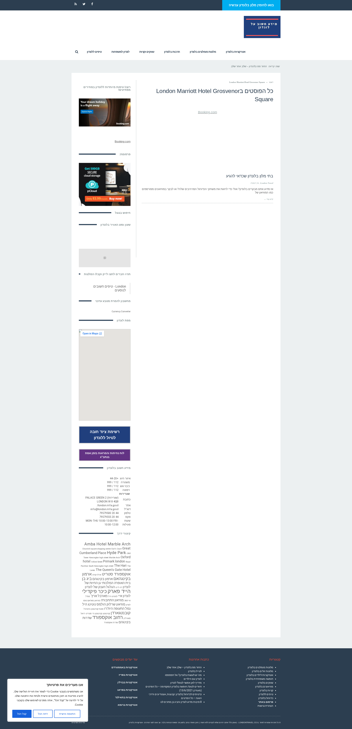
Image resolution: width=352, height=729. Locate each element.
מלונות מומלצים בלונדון (260, 667)
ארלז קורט (96, 575)
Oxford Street (96, 562)
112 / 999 (112, 482)
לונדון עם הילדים (193, 678)
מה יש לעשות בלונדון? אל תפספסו (183, 675)
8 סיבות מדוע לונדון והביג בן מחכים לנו (181, 701)
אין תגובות (255, 183)
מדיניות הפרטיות (78, 722)
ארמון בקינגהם (102, 579)
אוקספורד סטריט (116, 574)
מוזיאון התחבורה (112, 600)
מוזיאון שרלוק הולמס (111, 604)
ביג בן (87, 578)
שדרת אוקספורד (111, 622)
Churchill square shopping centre (96, 549)
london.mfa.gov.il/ (107, 505)
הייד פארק (119, 591)
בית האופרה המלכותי (116, 583)
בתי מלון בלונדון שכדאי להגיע (249, 176)
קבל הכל (21, 713)
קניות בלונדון (266, 690)
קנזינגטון (106, 613)
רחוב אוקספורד (107, 617)
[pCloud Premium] (105, 184)
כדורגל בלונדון (265, 698)
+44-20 (114, 478)
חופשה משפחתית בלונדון (259, 678)
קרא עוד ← (268, 199)
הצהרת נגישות (265, 705)
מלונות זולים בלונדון (262, 671)
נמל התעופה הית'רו (117, 608)
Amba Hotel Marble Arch (107, 544)
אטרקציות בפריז (128, 674)
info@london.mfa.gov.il (104, 509)
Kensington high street (98, 557)
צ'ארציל (87, 609)
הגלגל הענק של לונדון (100, 587)
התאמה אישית (67, 713)
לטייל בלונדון (195, 671)
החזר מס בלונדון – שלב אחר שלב (184, 667)
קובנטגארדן (121, 612)
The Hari (120, 565)
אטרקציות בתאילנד (126, 697)
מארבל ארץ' (99, 596)
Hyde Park (116, 552)
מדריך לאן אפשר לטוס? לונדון (186, 682)
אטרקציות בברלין (128, 682)
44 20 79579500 (108, 513)
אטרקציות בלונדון (136, 722)
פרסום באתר (265, 701)
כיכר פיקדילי (94, 591)
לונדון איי (124, 596)
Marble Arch (114, 557)
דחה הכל (43, 713)
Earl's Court (116, 549)
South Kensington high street (101, 566)
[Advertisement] (207, 142)
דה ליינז (118, 587)
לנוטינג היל (113, 596)
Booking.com (207, 112)
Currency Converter (121, 311)
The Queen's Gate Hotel (113, 570)
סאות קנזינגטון (97, 609)
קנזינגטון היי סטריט (94, 613)
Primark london (114, 561)
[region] (47, 700)
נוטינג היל (89, 604)
